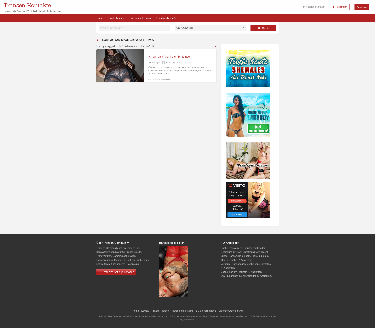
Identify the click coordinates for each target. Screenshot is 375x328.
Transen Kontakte (27, 5)
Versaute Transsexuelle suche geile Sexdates (246, 264)
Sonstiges (156, 63)
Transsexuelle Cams (140, 18)
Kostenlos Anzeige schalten (118, 272)
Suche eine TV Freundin (234, 272)
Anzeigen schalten (315, 7)
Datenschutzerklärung (231, 310)
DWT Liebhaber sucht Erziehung (238, 276)
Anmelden (362, 7)
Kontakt (145, 310)
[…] (169, 73)
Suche (264, 28)
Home (100, 18)
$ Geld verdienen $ (165, 18)
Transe (169, 63)
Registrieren (341, 7)
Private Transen (116, 18)
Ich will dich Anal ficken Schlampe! (169, 56)
